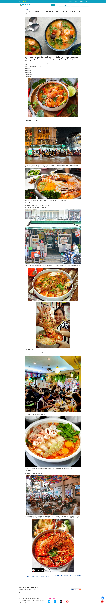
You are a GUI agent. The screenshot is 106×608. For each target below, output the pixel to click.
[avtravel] (24, 5)
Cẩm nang (81, 1)
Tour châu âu (85, 5)
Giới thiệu (70, 1)
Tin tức (85, 1)
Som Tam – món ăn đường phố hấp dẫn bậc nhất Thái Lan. (38, 576)
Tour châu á (75, 5)
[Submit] (53, 5)
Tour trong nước (65, 5)
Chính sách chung (76, 1)
